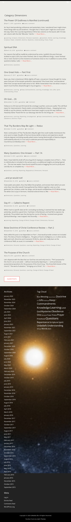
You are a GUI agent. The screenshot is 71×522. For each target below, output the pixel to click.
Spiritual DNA (10, 47)
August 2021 (8, 334)
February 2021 (9, 340)
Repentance (43, 322)
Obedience (7, 118)
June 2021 (7, 337)
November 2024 (9, 302)
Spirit (58, 90)
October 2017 (8, 425)
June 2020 (7, 362)
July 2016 (7, 462)
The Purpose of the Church (17, 252)
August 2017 (8, 431)
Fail (38, 300)
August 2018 (8, 403)
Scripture (14, 38)
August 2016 (8, 459)
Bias (38, 297)
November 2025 (9, 299)
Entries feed (8, 501)
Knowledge (62, 38)
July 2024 (7, 312)
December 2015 (9, 481)
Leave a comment (29, 23)
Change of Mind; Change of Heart (29, 220)
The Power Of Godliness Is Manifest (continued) (26, 20)
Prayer (51, 40)
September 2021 (10, 331)
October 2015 (8, 484)
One (51, 90)
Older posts (12, 279)
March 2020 (8, 368)
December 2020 (9, 346)
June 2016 (7, 465)
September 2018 (10, 400)
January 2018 (8, 415)
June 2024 (7, 315)
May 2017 (7, 437)
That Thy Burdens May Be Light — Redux (23, 125)
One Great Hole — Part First (17, 72)
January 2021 (8, 343)
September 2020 (10, 353)
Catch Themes (41, 519)
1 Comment (31, 102)
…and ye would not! (13, 177)
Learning (8, 38)
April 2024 (7, 318)
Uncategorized (31, 116)
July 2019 (7, 381)
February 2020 (9, 371)
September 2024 (10, 309)
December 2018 (9, 390)
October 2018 (8, 396)
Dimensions (22, 38)
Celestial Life (35, 515)
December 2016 (9, 447)
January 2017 (8, 443)
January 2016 (8, 478)
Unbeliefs (18, 40)
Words (50, 38)
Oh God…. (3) (10, 99)
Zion (49, 329)
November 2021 (9, 328)
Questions (35, 38)
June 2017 (7, 434)
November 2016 (9, 450)
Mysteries (31, 40)
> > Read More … (40, 34)
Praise (46, 40)
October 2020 (8, 349)
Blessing (44, 296)
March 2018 (8, 412)
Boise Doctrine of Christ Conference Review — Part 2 (29, 227)
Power (12, 40)
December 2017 (9, 418)
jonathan (18, 23)
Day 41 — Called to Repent (16, 202)
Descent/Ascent (52, 297)
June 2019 (7, 384)
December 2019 (9, 374)
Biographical (30, 170)
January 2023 (8, 324)
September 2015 (10, 487)
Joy (48, 300)
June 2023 (7, 321)
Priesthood (41, 319)
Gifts (54, 90)
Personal (29, 38)
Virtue (16, 91)
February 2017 (9, 440)
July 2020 (7, 359)
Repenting (23, 116)
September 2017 (10, 428)
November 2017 (9, 421)
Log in (6, 497)
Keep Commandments (28, 90)
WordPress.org (9, 507)
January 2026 (8, 296)
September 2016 (10, 456)
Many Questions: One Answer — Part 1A (23, 153)
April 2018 (7, 409)
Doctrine (24, 40)
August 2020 (8, 356)
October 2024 (8, 306)
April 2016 (7, 472)
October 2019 (8, 378)
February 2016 (9, 475)
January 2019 (8, 387)
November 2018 (9, 393)
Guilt (45, 300)
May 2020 (7, 365)
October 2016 (8, 453)
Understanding (39, 40)
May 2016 (7, 468)
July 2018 (7, 406)
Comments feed (9, 504)
